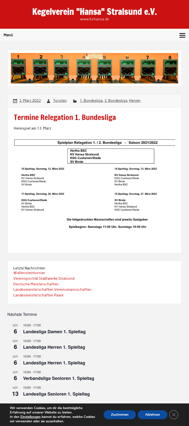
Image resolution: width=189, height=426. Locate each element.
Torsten (60, 100)
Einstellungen (30, 417)
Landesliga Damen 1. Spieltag (54, 331)
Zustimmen (119, 414)
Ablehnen (152, 414)
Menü (8, 35)
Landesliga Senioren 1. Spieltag (56, 394)
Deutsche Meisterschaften (36, 284)
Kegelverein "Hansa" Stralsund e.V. (94, 11)
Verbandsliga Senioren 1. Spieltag (58, 378)
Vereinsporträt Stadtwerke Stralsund (43, 278)
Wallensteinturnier (29, 273)
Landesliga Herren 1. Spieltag (54, 347)
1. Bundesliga (91, 100)
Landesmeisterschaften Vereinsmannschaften (52, 289)
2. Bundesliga (115, 100)
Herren (135, 100)
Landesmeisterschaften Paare (38, 295)
